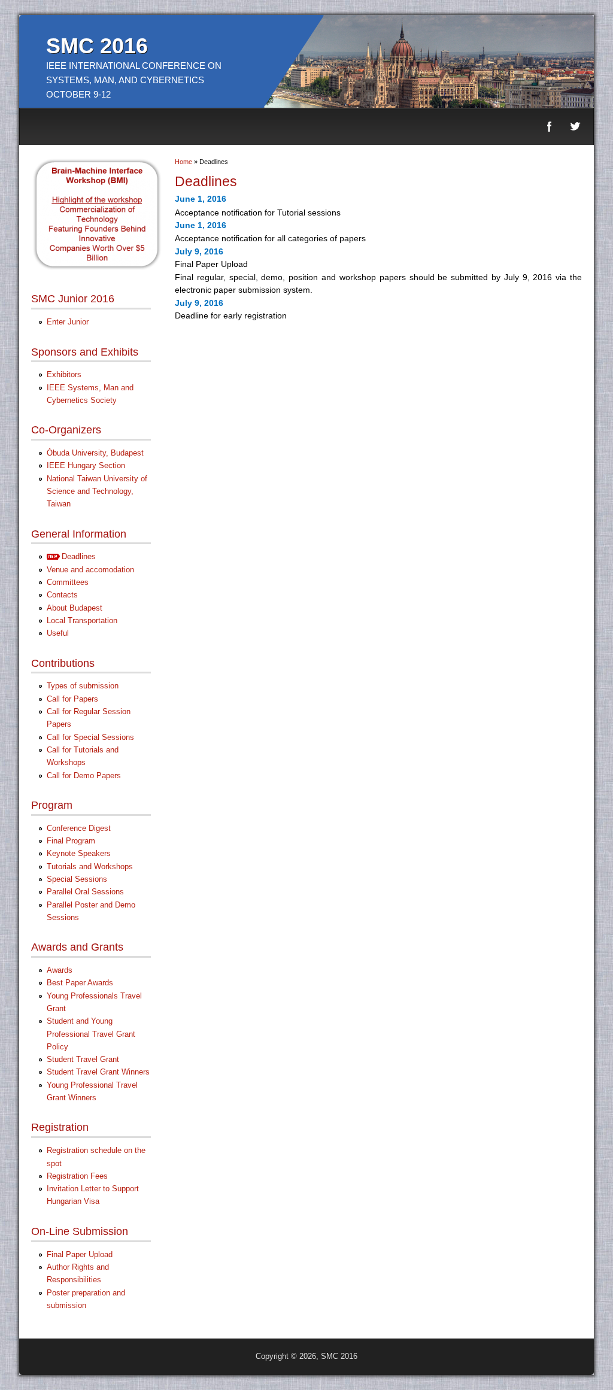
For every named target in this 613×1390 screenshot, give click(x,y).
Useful (58, 633)
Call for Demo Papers (84, 775)
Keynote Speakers (79, 853)
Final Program (71, 840)
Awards (59, 970)
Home (183, 161)
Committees (68, 582)
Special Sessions (77, 879)
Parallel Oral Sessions (85, 891)
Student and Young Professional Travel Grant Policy (91, 1033)
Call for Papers (72, 698)
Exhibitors (64, 374)
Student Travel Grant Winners (98, 1071)
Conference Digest (79, 828)
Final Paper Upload (80, 1254)
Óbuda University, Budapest (95, 452)
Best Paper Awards (80, 982)
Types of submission (83, 685)
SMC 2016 (97, 46)
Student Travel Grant (83, 1059)
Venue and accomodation (90, 569)
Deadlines (79, 556)
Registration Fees (77, 1176)
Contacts (62, 594)
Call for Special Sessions (90, 737)
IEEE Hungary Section (86, 465)
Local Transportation (82, 620)
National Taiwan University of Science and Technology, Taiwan (97, 491)
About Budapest (74, 607)
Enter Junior (68, 321)
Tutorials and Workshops (90, 866)
